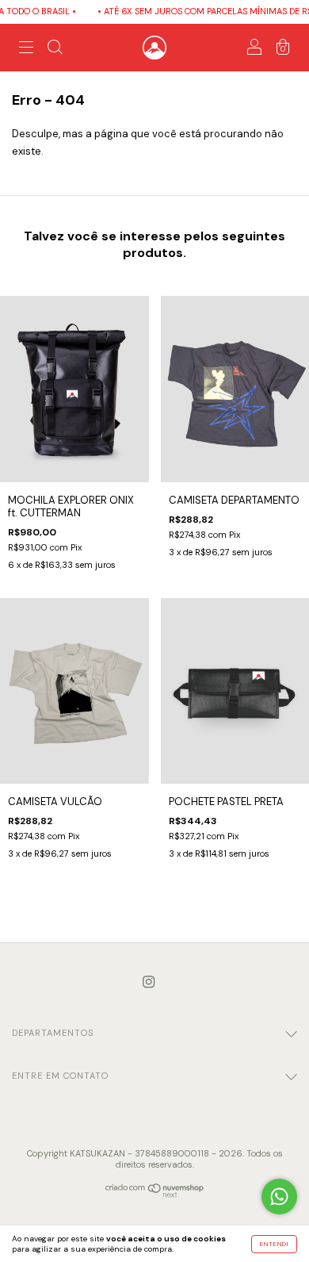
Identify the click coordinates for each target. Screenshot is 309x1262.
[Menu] (26, 49)
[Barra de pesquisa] (55, 49)
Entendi (274, 1244)
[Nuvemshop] (154, 1194)
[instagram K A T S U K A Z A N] (148, 982)
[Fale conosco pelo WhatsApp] (279, 1196)
